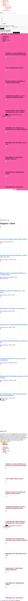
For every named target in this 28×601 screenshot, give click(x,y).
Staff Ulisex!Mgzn (4, 259)
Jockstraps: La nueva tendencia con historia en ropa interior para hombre (15, 53)
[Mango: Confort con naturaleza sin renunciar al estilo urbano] (11, 78)
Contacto (5, 21)
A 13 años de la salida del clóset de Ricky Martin (13, 239)
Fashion (4, 5)
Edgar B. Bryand (3, 294)
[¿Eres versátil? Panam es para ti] (11, 65)
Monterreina (5, 0)
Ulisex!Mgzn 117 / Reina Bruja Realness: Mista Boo (14, 158)
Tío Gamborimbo (3, 362)
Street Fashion (8, 6)
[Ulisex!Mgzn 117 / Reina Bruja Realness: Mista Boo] (11, 154)
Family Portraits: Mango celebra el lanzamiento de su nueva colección (15, 111)
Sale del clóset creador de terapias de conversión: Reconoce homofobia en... (13, 394)
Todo (6, 114)
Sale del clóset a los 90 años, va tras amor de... (13, 308)
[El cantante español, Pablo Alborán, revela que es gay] (10, 338)
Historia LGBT (6, 4)
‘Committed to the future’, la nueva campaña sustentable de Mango (15, 96)
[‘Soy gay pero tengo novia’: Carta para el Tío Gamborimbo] (10, 356)
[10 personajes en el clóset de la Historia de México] (10, 322)
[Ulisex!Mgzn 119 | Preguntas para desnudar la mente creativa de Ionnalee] (11, 125)
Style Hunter (8, 8)
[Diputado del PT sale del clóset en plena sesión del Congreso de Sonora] (10, 373)
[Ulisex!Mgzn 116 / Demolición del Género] (11, 169)
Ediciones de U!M (7, 10)
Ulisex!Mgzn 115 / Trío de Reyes (14, 187)
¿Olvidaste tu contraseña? (5, 30)
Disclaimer (5, 17)
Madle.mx (18, 600)
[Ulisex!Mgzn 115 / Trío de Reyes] (11, 184)
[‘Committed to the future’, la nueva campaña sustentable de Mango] (11, 93)
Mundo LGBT (6, 1)
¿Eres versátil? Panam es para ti (14, 67)
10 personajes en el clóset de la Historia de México (14, 324)
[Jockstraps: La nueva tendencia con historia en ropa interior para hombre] (11, 50)
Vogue (6, 9)
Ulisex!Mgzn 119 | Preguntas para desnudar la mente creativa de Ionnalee (16, 128)
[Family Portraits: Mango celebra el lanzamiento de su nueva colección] (11, 108)
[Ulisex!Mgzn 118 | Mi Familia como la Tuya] (11, 140)
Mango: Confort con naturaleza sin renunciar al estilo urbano (15, 81)
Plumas (4, 3)
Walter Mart (2, 241)
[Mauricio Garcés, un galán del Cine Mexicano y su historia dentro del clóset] (10, 270)
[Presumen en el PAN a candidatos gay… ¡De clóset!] (10, 288)
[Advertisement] (14, 205)
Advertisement (6, 20)
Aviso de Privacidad (7, 18)
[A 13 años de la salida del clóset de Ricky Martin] (10, 236)
